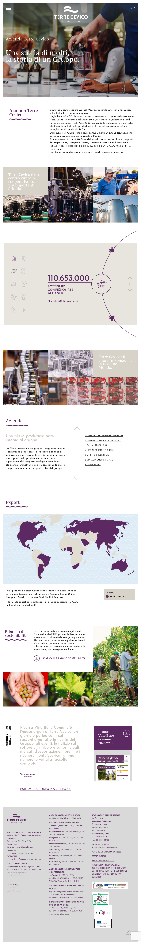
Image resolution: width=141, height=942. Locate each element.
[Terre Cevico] (71, 14)
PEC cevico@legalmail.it (16, 873)
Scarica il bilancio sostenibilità (63, 658)
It (134, 8)
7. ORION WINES (93, 465)
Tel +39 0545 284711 (14, 870)
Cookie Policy (12, 888)
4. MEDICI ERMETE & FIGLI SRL (99, 450)
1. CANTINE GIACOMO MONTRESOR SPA (104, 436)
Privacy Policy (12, 885)
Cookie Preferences (14, 891)
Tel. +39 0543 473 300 (100, 837)
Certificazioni (99, 856)
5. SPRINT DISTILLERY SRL (97, 455)
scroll (130, 284)
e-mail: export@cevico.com (59, 914)
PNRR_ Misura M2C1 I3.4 (103, 861)
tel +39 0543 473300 (57, 878)
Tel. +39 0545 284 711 (100, 824)
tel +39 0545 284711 (57, 818)
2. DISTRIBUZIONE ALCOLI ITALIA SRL (103, 441)
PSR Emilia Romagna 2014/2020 (106, 852)
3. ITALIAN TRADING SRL (96, 445)
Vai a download (27, 774)
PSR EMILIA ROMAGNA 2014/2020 (45, 788)
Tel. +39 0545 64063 (57, 835)
